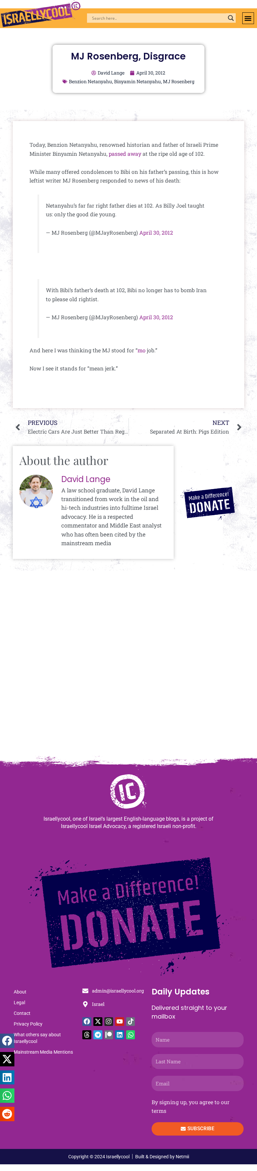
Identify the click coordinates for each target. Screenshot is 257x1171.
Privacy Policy (28, 1024)
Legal (19, 1002)
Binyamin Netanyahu (137, 81)
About (20, 991)
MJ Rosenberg (178, 81)
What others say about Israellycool (37, 1038)
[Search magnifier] (231, 18)
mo (142, 350)
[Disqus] (128, 666)
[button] (248, 18)
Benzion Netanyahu (90, 81)
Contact (22, 1013)
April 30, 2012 (156, 232)
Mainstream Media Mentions (43, 1052)
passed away (125, 153)
